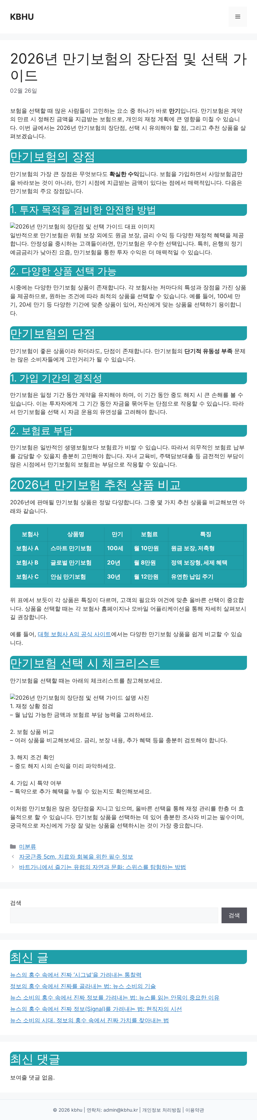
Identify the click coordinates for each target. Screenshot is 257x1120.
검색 (15, 902)
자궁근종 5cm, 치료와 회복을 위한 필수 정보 (76, 856)
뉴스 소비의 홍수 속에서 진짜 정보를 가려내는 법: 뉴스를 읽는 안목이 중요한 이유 (115, 997)
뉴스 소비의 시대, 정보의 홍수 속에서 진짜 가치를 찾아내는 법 (89, 1020)
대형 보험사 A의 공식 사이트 (74, 634)
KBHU (22, 17)
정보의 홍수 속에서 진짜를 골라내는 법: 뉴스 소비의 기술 (83, 986)
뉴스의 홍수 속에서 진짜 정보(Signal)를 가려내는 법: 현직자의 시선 (96, 1009)
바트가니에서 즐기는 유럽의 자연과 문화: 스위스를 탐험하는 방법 (102, 867)
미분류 (27, 846)
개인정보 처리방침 (161, 1110)
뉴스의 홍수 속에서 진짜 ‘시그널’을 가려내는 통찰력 (76, 974)
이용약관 (194, 1110)
